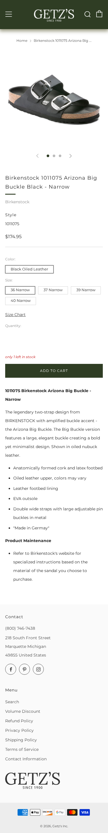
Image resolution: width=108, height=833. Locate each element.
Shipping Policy (21, 739)
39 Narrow (85, 290)
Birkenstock (17, 201)
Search (12, 701)
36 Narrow (20, 290)
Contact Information (26, 758)
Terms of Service (22, 749)
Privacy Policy (19, 730)
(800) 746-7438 (20, 628)
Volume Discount (22, 711)
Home (21, 40)
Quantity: (13, 326)
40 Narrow (21, 300)
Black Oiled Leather (29, 269)
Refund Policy (19, 720)
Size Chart (15, 314)
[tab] (48, 156)
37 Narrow (52, 290)
